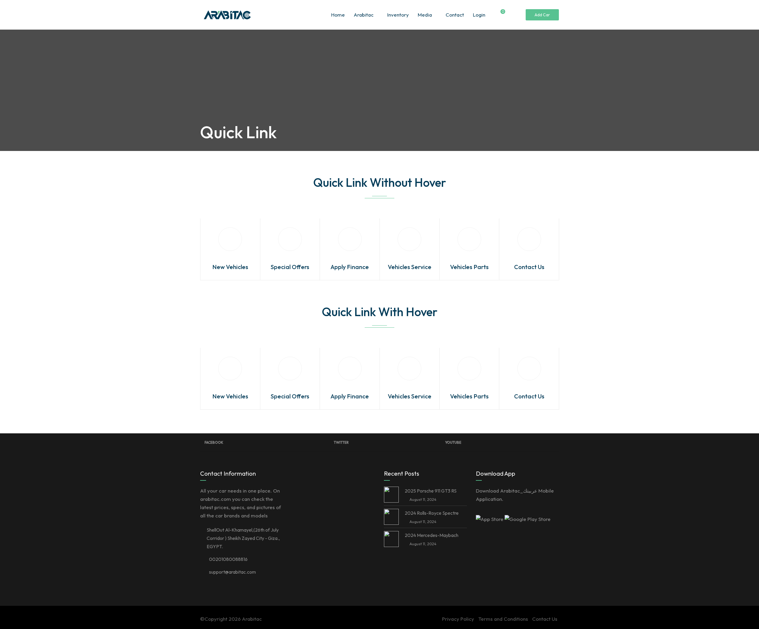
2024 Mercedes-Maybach (431, 535)
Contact (455, 15)
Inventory (398, 15)
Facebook (214, 442)
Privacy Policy (458, 619)
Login (479, 15)
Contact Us (544, 619)
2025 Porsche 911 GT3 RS (431, 491)
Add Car (542, 14)
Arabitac (364, 15)
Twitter (341, 442)
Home (338, 15)
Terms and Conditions (503, 619)
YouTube (453, 442)
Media (425, 15)
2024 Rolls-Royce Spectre (432, 513)
